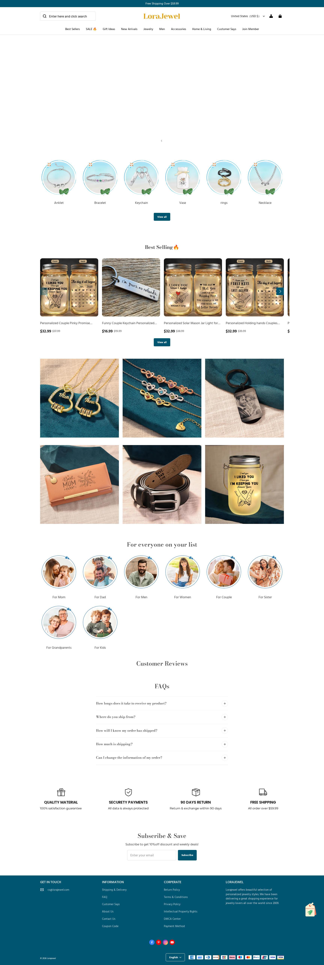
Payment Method (174, 926)
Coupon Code (110, 926)
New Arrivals (129, 29)
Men (162, 29)
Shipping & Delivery (114, 889)
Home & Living (201, 29)
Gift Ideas (109, 29)
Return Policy (172, 889)
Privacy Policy (172, 904)
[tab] (159, 141)
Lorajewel (51, 958)
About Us (107, 911)
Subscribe (187, 855)
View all (162, 217)
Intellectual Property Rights (180, 911)
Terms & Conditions (176, 897)
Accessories (178, 29)
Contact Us (108, 919)
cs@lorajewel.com (58, 889)
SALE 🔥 (91, 29)
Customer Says (226, 29)
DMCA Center (172, 919)
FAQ (104, 897)
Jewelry (148, 29)
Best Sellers (72, 29)
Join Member (250, 29)
